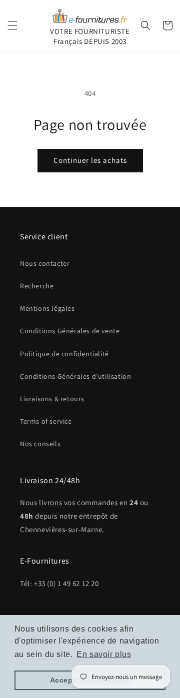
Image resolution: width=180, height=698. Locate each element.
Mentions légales (47, 308)
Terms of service (46, 421)
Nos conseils (40, 443)
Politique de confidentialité (64, 353)
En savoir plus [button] (103, 654)
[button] (13, 25)
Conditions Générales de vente (70, 330)
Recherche (37, 285)
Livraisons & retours (52, 398)
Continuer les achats (90, 160)
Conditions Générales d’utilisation (75, 376)
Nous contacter (45, 263)
